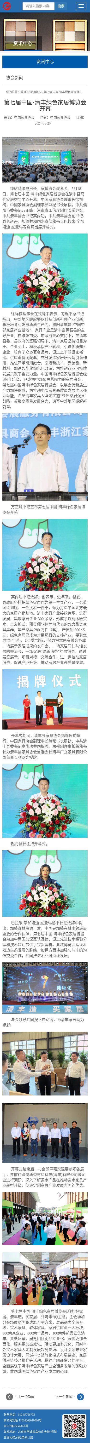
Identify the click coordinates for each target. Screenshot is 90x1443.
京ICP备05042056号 (16, 1426)
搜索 (61, 6)
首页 (23, 92)
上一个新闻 (25, 1396)
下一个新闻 (65, 1396)
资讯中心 (35, 92)
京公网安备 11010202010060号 (23, 1420)
